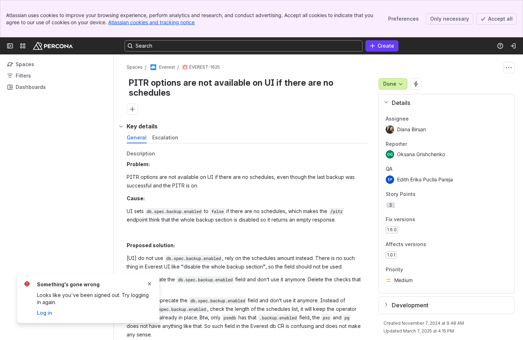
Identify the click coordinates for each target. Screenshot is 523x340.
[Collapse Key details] (121, 126)
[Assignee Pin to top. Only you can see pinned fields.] (424, 119)
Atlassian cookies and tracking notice (151, 22)
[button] (444, 103)
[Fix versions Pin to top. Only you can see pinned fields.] (421, 219)
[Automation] (416, 84)
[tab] (136, 137)
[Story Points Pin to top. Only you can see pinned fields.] (431, 194)
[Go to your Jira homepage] (53, 46)
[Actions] (508, 67)
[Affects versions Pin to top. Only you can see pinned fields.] (432, 245)
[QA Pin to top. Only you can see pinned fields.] (408, 169)
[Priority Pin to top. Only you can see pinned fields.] (419, 269)
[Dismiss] (149, 284)
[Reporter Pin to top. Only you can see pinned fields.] (423, 144)
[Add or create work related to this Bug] (132, 109)
